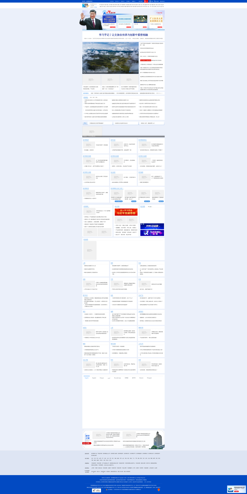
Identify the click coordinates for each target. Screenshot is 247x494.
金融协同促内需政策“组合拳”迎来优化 (149, 69)
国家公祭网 (143, 470)
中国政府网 (93, 470)
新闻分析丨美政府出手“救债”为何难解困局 (94, 224)
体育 (139, 4)
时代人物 (129, 227)
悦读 (146, 6)
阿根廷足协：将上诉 (154, 117)
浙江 (113, 465)
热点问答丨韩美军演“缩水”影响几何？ (148, 103)
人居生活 (108, 6)
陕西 (154, 465)
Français (102, 385)
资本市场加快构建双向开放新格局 (147, 353)
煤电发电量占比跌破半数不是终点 (92, 353)
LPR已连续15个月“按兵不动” (90, 296)
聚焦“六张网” (125, 225)
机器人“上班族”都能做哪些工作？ (109, 86)
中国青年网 (113, 475)
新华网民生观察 (87, 172)
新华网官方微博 (114, 460)
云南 (149, 465)
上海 (108, 465)
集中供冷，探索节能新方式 (146, 296)
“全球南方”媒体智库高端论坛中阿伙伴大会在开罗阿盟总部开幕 (143, 442)
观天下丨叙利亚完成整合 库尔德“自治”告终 (94, 226)
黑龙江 (101, 467)
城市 (131, 6)
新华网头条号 (151, 460)
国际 (112, 4)
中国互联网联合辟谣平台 (130, 470)
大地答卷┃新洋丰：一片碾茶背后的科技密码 (94, 321)
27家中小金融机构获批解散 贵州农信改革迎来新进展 (101, 291)
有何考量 (161, 80)
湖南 (131, 465)
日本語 (126, 385)
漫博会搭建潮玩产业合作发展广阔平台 (148, 312)
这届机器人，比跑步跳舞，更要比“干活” (97, 221)
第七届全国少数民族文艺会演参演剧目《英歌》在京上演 (101, 372)
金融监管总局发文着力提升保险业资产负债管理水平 (124, 103)
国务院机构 (103, 478)
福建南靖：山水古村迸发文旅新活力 (148, 325)
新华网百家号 (157, 460)
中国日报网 (105, 475)
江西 (120, 465)
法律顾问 (118, 489)
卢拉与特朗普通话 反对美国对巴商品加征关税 (112, 93)
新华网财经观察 (87, 156)
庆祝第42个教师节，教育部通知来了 (120, 265)
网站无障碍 (141, 1)
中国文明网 (99, 470)
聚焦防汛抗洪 (134, 230)
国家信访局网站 (94, 472)
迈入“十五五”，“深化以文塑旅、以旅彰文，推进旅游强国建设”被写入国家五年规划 (144, 38)
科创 (135, 4)
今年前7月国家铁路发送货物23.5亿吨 (120, 357)
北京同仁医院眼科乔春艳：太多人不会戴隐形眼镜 (123, 328)
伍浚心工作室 (147, 201)
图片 (154, 4)
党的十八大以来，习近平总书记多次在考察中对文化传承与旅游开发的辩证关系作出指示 (104, 38)
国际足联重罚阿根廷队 (144, 117)
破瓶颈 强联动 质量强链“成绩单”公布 (120, 100)
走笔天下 (134, 232)
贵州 (146, 465)
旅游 (133, 6)
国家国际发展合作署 (114, 470)
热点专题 (117, 206)
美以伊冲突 (128, 234)
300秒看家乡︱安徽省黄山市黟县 (119, 360)
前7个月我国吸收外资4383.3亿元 (147, 72)
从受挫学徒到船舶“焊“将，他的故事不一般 (121, 150)
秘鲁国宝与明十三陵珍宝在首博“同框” (133, 136)
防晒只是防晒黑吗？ (144, 182)
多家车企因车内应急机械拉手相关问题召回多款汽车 (124, 106)
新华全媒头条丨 (100, 211)
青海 (159, 465)
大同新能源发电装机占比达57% (91, 357)
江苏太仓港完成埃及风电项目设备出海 (154, 136)
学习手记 (129, 27)
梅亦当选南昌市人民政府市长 (91, 272)
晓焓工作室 (161, 201)
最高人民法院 (120, 478)
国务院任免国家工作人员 (90, 265)
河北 (97, 465)
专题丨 (141, 67)
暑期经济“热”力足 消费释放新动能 (148, 84)
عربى (109, 385)
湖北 (128, 465)
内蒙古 (97, 467)
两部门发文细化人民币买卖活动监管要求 (149, 80)
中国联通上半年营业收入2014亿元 (92, 345)
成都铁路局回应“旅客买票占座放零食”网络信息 (122, 113)
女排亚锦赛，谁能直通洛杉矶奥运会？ (148, 377)
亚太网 (154, 6)
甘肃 (156, 465)
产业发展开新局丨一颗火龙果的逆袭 (148, 345)
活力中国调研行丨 (125, 86)
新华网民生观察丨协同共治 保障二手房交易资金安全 (129, 340)
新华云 (130, 489)
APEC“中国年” (132, 225)
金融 (100, 6)
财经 (114, 4)
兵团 (104, 467)
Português (149, 385)
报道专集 (160, 13)
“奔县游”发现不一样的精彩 (102, 145)
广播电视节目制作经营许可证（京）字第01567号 (131, 492)
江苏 (110, 465)
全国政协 (108, 478)
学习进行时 (101, 4)
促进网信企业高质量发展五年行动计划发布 (150, 76)
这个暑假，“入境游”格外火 (130, 177)
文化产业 (162, 6)
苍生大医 (136, 24)
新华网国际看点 (143, 140)
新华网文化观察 (143, 156)
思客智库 (123, 4)
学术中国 (118, 6)
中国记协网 (138, 470)
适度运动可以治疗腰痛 (156, 291)
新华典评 (124, 232)
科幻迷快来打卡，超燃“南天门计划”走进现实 (150, 305)
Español (94, 385)
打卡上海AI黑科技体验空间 (110, 136)
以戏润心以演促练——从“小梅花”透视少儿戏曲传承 (96, 377)
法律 (159, 4)
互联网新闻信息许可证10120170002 (98, 492)
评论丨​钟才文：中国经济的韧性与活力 (149, 56)
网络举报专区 (162, 1)
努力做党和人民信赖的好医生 (125, 24)
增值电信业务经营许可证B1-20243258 (113, 492)
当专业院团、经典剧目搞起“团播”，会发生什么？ (151, 166)
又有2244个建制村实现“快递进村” (119, 312)
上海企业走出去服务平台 (109, 472)
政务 (157, 4)
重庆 (141, 465)
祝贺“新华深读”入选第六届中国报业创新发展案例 (96, 117)
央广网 (134, 475)
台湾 (120, 4)
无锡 (107, 467)
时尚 (144, 6)
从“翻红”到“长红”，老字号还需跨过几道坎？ (94, 166)
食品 (105, 6)
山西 (100, 465)
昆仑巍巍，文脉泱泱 (89, 150)
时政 (107, 4)
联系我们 (106, 489)
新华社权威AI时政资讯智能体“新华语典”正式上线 (134, 448)
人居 (112, 335)
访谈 (150, 4)
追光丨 (86, 221)
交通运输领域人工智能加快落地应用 (148, 265)
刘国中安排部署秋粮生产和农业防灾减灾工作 (95, 103)
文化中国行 (123, 227)
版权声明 (114, 489)
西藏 (151, 465)
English (86, 385)
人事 (110, 4)
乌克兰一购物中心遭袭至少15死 (146, 110)
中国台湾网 (124, 475)
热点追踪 (113, 172)
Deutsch (141, 385)
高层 (105, 4)
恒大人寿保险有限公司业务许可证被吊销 (121, 110)
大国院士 (134, 227)
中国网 (96, 475)
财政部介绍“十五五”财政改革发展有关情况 (152, 67)
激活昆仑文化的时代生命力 (121, 123)
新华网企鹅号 (94, 462)
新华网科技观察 (115, 156)
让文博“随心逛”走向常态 (89, 182)
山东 (123, 465)
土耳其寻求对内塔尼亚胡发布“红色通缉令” (149, 113)
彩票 (140, 6)
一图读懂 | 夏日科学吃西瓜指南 (91, 328)
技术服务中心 (126, 489)
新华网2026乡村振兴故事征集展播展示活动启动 (151, 321)
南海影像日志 (127, 230)
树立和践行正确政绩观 (146, 60)
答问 (161, 76)
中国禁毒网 (100, 472)
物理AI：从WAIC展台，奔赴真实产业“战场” (122, 166)
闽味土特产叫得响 (130, 89)
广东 (133, 465)
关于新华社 (112, 1)
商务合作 (121, 489)
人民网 (92, 475)
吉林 (105, 465)
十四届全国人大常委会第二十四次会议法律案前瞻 (151, 64)
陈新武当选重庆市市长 (89, 269)
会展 (138, 6)
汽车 (103, 6)
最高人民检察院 (127, 478)
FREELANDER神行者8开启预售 (119, 296)
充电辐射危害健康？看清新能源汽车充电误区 (122, 308)
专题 (144, 45)
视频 (152, 4)
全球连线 (127, 4)
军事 (148, 4)
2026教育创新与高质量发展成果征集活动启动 (122, 269)
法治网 (155, 475)
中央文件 (162, 4)
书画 (144, 4)
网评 (116, 4)
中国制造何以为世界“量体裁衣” (97, 123)
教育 (131, 4)
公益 (148, 6)
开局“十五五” (119, 225)
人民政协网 (151, 475)
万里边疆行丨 (86, 86)
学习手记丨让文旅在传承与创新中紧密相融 (123, 34)
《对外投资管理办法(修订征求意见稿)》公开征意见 (96, 110)
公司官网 (92, 5)
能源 (135, 6)
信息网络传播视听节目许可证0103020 (148, 492)
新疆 (95, 467)
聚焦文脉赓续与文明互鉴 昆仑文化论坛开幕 (103, 452)
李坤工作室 (134, 201)
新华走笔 (129, 232)
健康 (146, 4)
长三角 (110, 467)
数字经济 (114, 6)
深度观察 (85, 206)
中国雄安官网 (121, 470)
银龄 (125, 6)
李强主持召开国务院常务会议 (147, 48)
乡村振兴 (122, 6)
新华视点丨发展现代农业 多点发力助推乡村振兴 (151, 328)
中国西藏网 (129, 475)
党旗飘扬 (118, 227)
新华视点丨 (87, 217)
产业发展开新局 (119, 230)
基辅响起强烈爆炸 (158, 110)
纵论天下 (118, 234)
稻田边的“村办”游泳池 (156, 60)
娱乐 (142, 6)
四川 (144, 465)
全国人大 (98, 478)
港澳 (118, 4)
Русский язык (117, 385)
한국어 (134, 385)
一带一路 (151, 6)
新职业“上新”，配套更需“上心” (148, 123)
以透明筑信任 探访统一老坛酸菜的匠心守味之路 (95, 325)
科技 (133, 4)
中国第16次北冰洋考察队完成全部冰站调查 (96, 72)
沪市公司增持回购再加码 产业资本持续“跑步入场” (151, 357)
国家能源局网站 (154, 470)
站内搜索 (157, 1)
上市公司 (158, 6)
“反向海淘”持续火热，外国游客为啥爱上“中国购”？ (151, 150)
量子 (137, 4)
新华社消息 (118, 232)
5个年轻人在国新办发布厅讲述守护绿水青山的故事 (96, 113)
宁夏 (92, 467)
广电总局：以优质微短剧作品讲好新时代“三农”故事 (96, 106)
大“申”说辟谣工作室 (118, 201)
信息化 (111, 6)
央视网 (109, 475)
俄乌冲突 (123, 234)
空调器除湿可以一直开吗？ (90, 198)
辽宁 (102, 465)
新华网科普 (86, 188)
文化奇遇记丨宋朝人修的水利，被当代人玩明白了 (151, 308)
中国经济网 (119, 475)
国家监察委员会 (114, 478)
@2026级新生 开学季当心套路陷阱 (120, 182)
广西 (136, 465)
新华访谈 (113, 140)
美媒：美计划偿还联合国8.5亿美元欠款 (148, 106)
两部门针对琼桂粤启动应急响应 (151, 89)
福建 (118, 465)
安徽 (115, 465)
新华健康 (141, 172)
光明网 (137, 475)
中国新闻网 (146, 475)
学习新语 (160, 27)
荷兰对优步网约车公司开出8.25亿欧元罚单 (151, 93)
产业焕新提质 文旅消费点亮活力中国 (98, 217)
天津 (95, 465)
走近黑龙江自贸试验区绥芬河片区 (90, 136)
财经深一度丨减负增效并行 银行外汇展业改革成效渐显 (97, 219)
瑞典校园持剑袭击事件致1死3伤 (132, 93)
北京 (92, 465)
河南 (126, 465)
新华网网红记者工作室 (116, 188)
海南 (138, 465)
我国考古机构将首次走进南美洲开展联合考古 (149, 100)
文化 (141, 4)
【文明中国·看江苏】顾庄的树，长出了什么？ (122, 305)
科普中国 (148, 470)
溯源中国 (128, 6)
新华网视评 (86, 140)
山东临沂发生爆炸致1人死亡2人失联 (120, 117)
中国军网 (141, 475)
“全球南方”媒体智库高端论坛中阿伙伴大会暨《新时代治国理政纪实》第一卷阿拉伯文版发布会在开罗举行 (113, 442)
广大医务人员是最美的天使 (155, 24)
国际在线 (100, 475)
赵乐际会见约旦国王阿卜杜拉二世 (148, 52)
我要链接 (110, 489)
